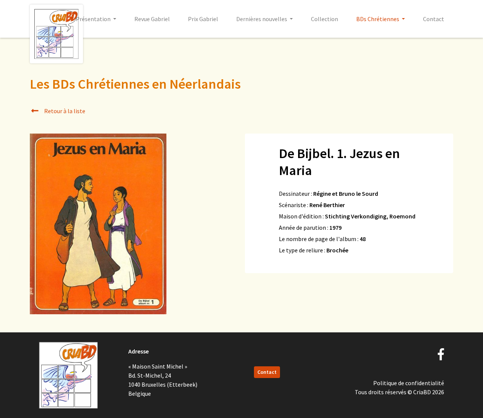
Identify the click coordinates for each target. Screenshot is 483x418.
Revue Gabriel (152, 19)
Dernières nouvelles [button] (262, 19)
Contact (433, 19)
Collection (324, 19)
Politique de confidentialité (408, 383)
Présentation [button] (94, 19)
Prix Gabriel (203, 19)
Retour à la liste (64, 111)
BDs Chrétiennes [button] (378, 19)
